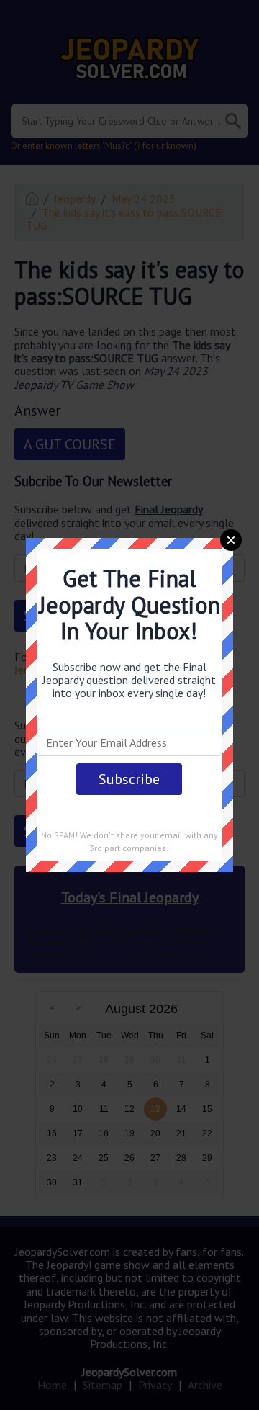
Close (231, 540)
